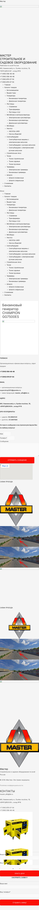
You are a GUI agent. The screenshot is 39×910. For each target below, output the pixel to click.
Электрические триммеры (18, 170)
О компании (8, 183)
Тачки (9, 156)
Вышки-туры (11, 93)
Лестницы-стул (14, 112)
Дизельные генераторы (17, 101)
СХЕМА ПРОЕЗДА (6, 482)
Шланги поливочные (16, 178)
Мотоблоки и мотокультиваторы (18, 115)
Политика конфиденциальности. (11, 785)
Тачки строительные (16, 159)
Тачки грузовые (14, 164)
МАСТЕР (5, 55)
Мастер (3, 1)
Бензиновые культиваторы (18, 120)
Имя (1, 434)
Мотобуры (10, 126)
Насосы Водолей (15, 134)
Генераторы (11, 96)
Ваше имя (3, 854)
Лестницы (10, 104)
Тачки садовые (14, 161)
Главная (7, 85)
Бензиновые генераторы (18, 98)
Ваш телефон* (5, 863)
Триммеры (10, 167)
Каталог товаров (10, 87)
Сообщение (4, 441)
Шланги (9, 175)
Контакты (7, 186)
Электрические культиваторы (19, 117)
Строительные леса (14, 153)
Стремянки (13, 106)
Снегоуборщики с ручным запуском (22, 145)
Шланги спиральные (16, 180)
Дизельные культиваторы (18, 123)
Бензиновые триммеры (17, 172)
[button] (19, 191)
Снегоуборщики (12, 137)
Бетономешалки (12, 90)
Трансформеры (14, 109)
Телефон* (3, 438)
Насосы (9, 128)
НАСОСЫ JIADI (14, 131)
